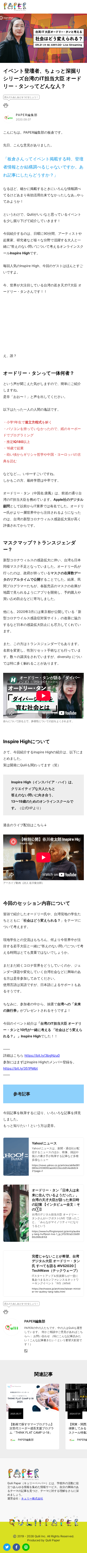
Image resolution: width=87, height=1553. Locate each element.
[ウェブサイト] (25, 1351)
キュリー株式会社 (32, 1498)
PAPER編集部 (34, 1321)
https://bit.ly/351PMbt (20, 1068)
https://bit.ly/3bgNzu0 (42, 1055)
